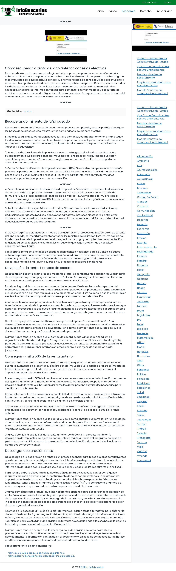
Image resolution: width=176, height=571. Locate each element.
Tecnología (144, 419)
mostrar (28, 111)
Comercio (143, 206)
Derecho (146, 11)
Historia (141, 283)
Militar (140, 342)
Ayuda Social (145, 179)
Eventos (142, 256)
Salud (140, 392)
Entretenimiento (147, 247)
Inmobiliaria (164, 11)
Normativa (143, 356)
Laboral (141, 306)
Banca (112, 11)
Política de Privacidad (150, 2)
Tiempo (141, 424)
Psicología (143, 378)
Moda (140, 347)
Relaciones (143, 388)
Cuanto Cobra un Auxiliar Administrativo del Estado (152, 60)
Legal (140, 310)
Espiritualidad (145, 251)
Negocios (142, 351)
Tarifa (140, 415)
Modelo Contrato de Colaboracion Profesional (152, 91)
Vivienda (142, 456)
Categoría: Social (147, 197)
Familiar (142, 260)
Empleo (141, 238)
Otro (139, 360)
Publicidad (143, 383)
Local (140, 324)
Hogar (141, 288)
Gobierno (142, 279)
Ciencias (142, 201)
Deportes (142, 220)
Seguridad (143, 397)
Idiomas (142, 292)
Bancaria (142, 188)
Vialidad (142, 451)
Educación (143, 233)
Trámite (142, 433)
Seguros (142, 401)
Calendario (144, 192)
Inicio (100, 11)
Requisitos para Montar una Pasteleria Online (154, 84)
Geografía (143, 274)
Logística (142, 328)
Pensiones (143, 369)
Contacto (167, 2)
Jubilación (143, 301)
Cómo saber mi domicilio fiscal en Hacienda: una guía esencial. (41, 556)
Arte (139, 165)
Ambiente (143, 160)
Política (141, 374)
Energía (142, 242)
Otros (140, 365)
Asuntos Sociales (147, 170)
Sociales (142, 410)
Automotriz (143, 174)
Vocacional (144, 460)
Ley (139, 319)
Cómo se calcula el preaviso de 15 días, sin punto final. (36, 553)
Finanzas (142, 265)
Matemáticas (145, 338)
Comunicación (146, 210)
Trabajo (142, 428)
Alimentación (145, 156)
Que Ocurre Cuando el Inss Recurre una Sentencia (153, 68)
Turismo (142, 442)
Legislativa (143, 315)
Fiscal (140, 269)
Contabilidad (145, 215)
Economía (128, 11)
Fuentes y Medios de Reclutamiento (149, 76)
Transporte (144, 437)
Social (140, 406)
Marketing (143, 333)
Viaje (140, 447)
